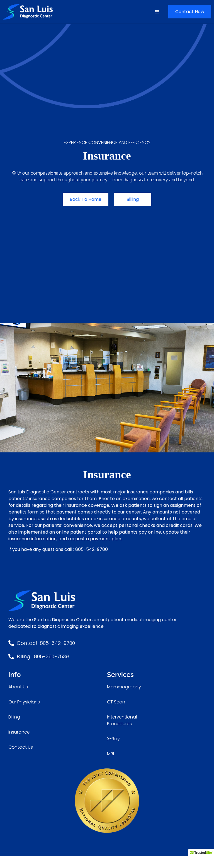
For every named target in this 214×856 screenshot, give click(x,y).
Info (14, 675)
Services (120, 675)
